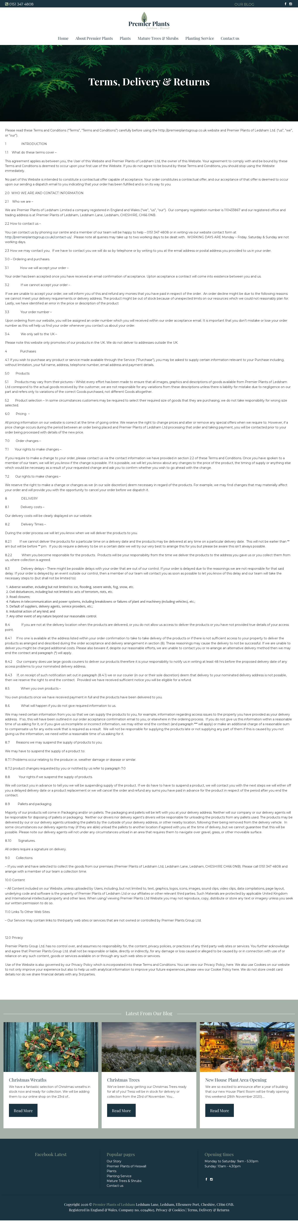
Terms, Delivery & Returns (208, 1210)
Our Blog (244, 4)
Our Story (114, 1161)
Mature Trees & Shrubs (158, 38)
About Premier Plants (94, 38)
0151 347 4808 (21, 4)
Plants (125, 38)
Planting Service (199, 38)
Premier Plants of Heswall (126, 1166)
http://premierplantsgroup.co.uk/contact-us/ (38, 237)
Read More (23, 1110)
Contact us (230, 38)
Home (63, 38)
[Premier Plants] (149, 31)
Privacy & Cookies (170, 1210)
